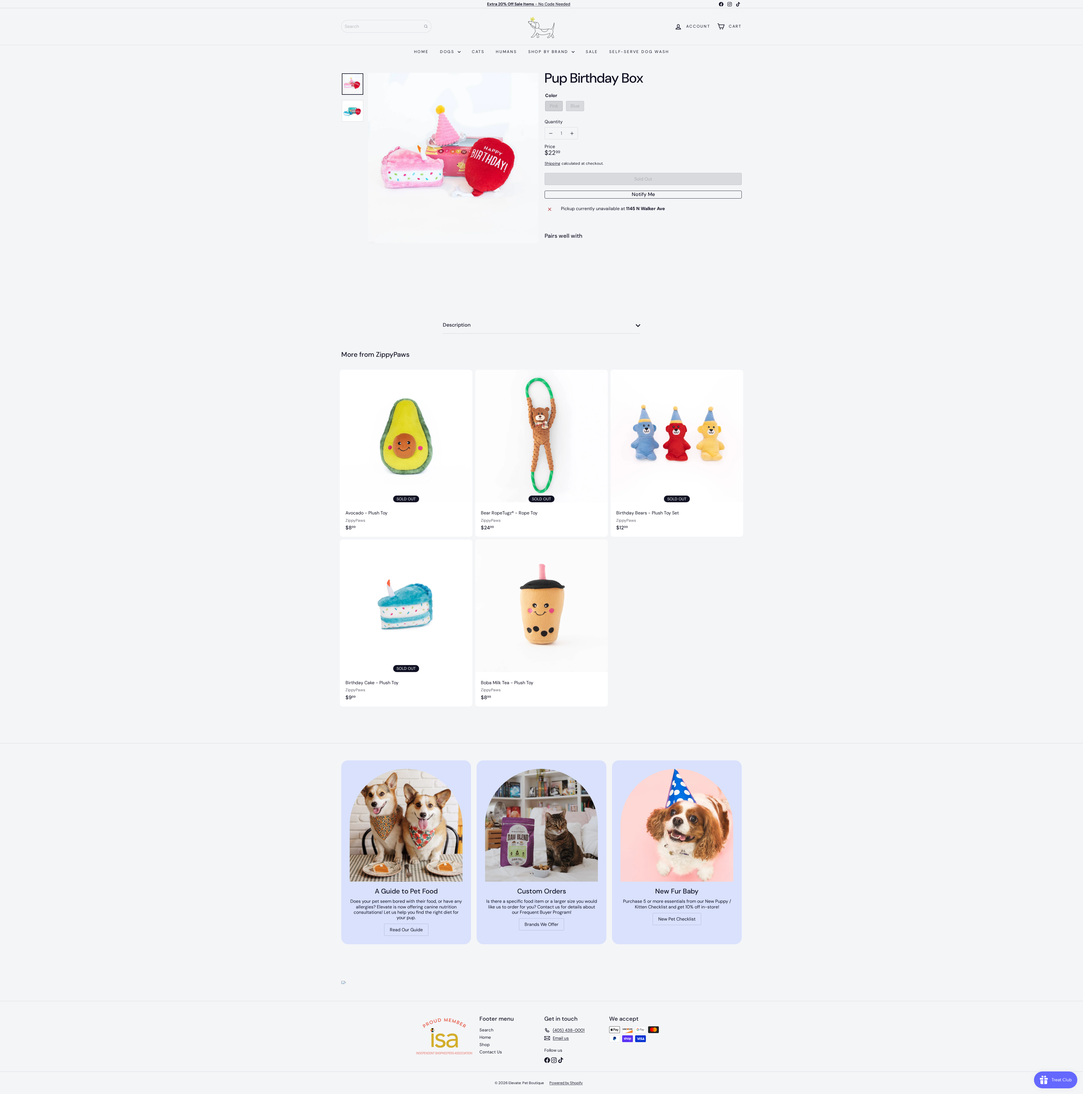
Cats (478, 51)
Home (421, 51)
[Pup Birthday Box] (643, 264)
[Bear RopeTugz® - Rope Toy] (541, 453)
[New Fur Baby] (676, 825)
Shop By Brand (549, 51)
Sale (592, 51)
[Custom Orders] (541, 825)
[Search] (426, 26)
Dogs (448, 51)
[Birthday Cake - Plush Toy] (406, 623)
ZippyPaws (393, 354)
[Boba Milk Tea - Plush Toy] (541, 623)
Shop (484, 1044)
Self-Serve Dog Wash (639, 51)
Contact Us (490, 1052)
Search (486, 1030)
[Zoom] (453, 158)
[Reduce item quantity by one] (551, 133)
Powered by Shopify (566, 1082)
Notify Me (643, 194)
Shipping (552, 163)
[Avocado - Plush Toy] (406, 453)
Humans (506, 51)
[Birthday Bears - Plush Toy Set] (677, 453)
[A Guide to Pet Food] (406, 825)
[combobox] (386, 26)
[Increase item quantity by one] (572, 133)
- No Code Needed (528, 3)
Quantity (554, 121)
